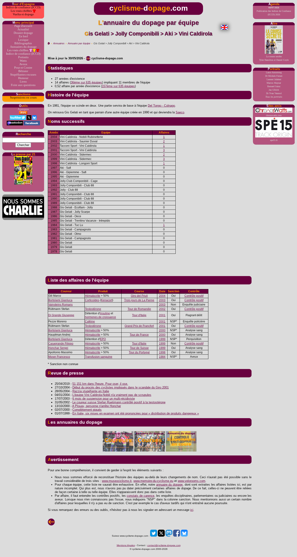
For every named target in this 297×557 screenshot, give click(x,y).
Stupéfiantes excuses (23, 74)
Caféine (90, 321)
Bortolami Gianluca (60, 300)
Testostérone (93, 309)
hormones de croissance (100, 317)
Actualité (23, 29)
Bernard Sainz (273, 86)
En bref (23, 36)
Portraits (23, 57)
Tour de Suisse (139, 348)
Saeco (180, 112)
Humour (23, 78)
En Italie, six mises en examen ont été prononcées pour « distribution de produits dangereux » (135, 413)
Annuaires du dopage (23, 46)
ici (191, 510)
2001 (162, 315)
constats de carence (140, 495)
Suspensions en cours (23, 97)
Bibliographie (23, 43)
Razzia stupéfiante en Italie (90, 391)
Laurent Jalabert (274, 79)
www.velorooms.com (191, 481)
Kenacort (106, 300)
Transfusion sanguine (98, 356)
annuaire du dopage (169, 484)
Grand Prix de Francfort (139, 326)
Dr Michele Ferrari (273, 76)
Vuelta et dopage (23, 14)
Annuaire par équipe (79, 43)
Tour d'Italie (139, 315)
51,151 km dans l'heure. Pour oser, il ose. (100, 383)
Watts (23, 60)
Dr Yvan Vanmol (274, 93)
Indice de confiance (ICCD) (23, 7)
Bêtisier (23, 71)
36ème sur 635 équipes (86, 82)
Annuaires (59, 43)
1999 (162, 339)
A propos (23, 109)
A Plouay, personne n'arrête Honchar (96, 406)
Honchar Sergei (58, 348)
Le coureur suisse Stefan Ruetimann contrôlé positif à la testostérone (118, 402)
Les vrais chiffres (21, 11)
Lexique (23, 39)
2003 (162, 300)
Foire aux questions (23, 85)
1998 (162, 352)
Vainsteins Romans (60, 304)
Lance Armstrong (274, 72)
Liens (23, 81)
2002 (162, 309)
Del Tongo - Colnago (161, 105)
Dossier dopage (23, 33)
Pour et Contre (23, 67)
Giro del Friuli (139, 295)
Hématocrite (92, 295)
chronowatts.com (274, 115)
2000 (162, 330)
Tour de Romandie (139, 309)
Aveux (23, 64)
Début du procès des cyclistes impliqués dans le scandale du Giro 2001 (120, 387)
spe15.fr (274, 140)
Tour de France (139, 334)
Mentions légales (126, 545)
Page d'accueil (23, 26)
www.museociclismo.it (117, 481)
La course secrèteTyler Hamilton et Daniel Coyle (274, 58)
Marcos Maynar (274, 83)
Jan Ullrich (274, 90)
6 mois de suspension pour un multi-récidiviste (103, 398)
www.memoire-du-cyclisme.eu (153, 481)
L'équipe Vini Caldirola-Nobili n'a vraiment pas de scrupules (111, 395)
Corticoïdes (92, 300)
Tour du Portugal (139, 352)
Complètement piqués (87, 409)
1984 (162, 356)
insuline (105, 313)
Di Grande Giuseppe (61, 315)
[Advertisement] (148, 263)
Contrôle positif (193, 295)
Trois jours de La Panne (139, 300)
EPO (103, 339)
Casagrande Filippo (60, 343)
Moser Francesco (59, 356)
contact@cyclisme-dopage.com (164, 545)
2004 (162, 295)
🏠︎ (48, 43)
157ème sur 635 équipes (118, 86)
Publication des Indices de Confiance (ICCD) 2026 (274, 11)
